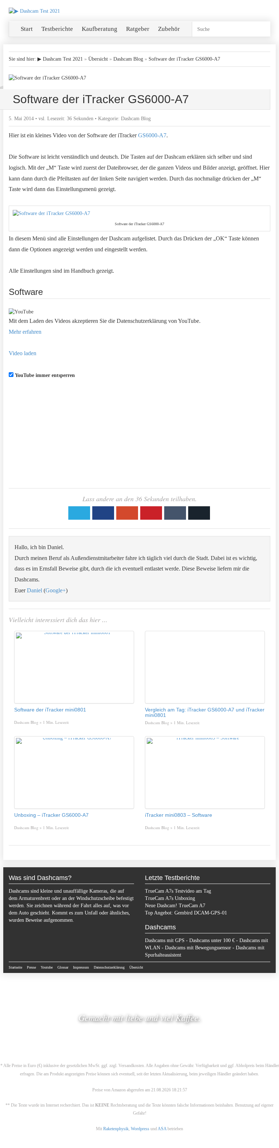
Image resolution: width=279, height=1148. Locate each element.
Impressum (81, 967)
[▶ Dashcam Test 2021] (34, 10)
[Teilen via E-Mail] (199, 513)
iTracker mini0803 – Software (178, 815)
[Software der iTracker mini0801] (74, 667)
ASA (162, 1128)
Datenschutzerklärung (109, 967)
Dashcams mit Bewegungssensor (198, 947)
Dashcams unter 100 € (212, 940)
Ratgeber (137, 28)
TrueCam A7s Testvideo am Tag (178, 891)
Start (27, 28)
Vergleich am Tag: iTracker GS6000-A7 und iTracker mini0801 (204, 712)
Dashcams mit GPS (165, 940)
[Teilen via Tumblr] (175, 513)
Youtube (47, 967)
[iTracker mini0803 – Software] (205, 772)
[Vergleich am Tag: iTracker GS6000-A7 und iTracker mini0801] (205, 667)
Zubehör (169, 28)
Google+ (55, 590)
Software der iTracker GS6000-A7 (184, 59)
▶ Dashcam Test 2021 (60, 59)
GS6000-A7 (152, 135)
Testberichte (57, 28)
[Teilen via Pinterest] (151, 513)
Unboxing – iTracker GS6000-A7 (51, 815)
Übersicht (98, 59)
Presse (31, 967)
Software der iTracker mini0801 (50, 710)
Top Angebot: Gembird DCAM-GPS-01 (186, 913)
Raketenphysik (116, 1128)
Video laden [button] (22, 353)
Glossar (62, 967)
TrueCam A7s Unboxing (170, 898)
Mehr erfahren (25, 332)
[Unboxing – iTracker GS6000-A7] (74, 772)
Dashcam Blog (128, 59)
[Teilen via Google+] (127, 513)
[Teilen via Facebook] (103, 513)
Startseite (15, 967)
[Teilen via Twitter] (79, 513)
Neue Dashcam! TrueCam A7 (175, 905)
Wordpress (140, 1128)
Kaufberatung (99, 28)
